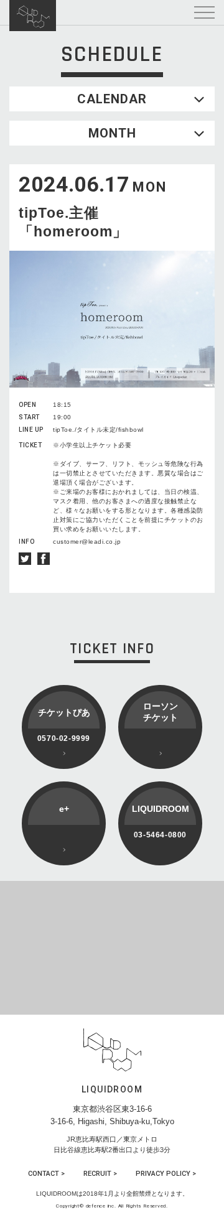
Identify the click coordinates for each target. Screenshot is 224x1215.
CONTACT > (46, 1174)
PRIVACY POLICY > (166, 1174)
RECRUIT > (100, 1174)
